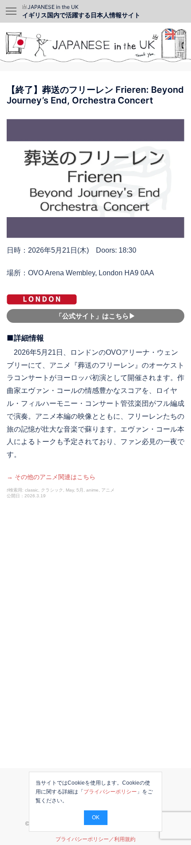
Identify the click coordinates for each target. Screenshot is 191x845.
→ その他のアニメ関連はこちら (51, 476)
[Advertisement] (95, 643)
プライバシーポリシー (110, 792)
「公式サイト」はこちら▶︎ (95, 316)
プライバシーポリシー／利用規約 (95, 839)
